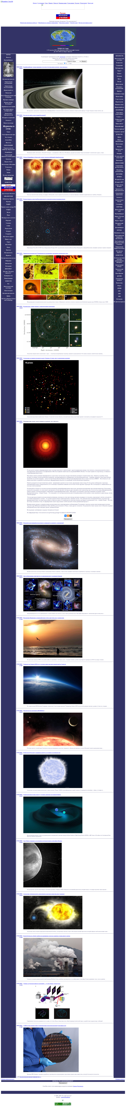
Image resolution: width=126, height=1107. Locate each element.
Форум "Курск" (119, 220)
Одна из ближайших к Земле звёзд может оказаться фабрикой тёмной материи (43, 157)
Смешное (8, 223)
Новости (56, 3)
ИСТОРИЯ (119, 174)
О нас (46, 3)
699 (36, 1077)
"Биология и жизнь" (64, 22)
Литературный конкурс (119, 265)
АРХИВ (119, 288)
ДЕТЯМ (119, 276)
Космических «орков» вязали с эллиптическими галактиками (39, 306)
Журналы (8, 255)
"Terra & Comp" (74, 22)
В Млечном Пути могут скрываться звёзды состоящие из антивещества (41, 752)
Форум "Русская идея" (119, 217)
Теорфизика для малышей (99, 22)
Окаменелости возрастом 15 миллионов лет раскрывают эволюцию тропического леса (45, 253)
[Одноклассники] (68, 516)
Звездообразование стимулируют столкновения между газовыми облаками (42, 576)
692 (21, 1077)
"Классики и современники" (119, 113)
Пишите (51, 3)
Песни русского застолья (8, 217)
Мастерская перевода (119, 251)
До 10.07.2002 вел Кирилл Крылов (63, 51)
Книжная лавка (63, 3)
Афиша (8, 296)
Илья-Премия (119, 273)
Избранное (8, 260)
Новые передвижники (119, 140)
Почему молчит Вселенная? (8, 103)
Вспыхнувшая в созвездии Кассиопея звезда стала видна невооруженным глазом (44, 199)
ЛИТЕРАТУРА (119, 56)
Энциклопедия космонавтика (8, 82)
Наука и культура (8, 123)
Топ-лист (77, 3)
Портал (35, 3)
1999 (119, 296)
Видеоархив (119, 160)
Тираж (8, 242)
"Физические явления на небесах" (28, 22)
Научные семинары (8, 99)
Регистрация (83, 3)
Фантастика (119, 283)
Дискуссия (90, 3)
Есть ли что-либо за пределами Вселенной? (34, 115)
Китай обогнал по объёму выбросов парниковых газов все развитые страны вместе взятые (46, 936)
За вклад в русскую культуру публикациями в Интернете (119, 260)
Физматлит (8, 93)
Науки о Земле (8, 161)
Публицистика (119, 68)
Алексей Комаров (65, 1097)
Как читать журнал (8, 236)
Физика (8, 169)
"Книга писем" (119, 123)
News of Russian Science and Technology (8, 96)
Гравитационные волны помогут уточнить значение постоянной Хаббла (42, 794)
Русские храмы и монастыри (119, 156)
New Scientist (8, 137)
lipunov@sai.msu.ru (78, 1086)
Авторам (8, 231)
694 (25, 1077)
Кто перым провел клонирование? (8, 110)
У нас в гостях (119, 99)
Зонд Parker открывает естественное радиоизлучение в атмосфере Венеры (42, 841)
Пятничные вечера (119, 233)
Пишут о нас (8, 239)
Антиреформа (8, 152)
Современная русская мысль (119, 166)
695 (28, 1077)
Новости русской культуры (8, 287)
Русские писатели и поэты (8, 258)
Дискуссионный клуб (119, 210)
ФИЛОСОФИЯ (119, 163)
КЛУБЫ (119, 230)
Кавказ (119, 73)
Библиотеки (8, 263)
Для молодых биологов (8, 193)
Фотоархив (8, 266)
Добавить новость (120, 1079)
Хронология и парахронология (8, 114)
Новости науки (8, 290)
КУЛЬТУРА (119, 134)
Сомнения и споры (119, 93)
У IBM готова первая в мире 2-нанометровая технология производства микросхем (44, 1025)
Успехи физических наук (8, 134)
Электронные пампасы (119, 279)
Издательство (119, 102)
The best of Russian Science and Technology (8, 299)
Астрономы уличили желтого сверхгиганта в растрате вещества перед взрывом (43, 894)
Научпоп (8, 201)
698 (34, 1077)
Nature (8, 132)
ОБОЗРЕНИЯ (119, 110)
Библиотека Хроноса (8, 199)
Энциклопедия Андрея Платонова (119, 247)
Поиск (8, 247)
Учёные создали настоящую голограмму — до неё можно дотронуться (41, 983)
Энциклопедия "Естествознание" (8, 86)
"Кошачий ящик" (119, 126)
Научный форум (8, 60)
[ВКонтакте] (65, 516)
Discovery (8, 142)
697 (32, 1077)
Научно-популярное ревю (85, 22)
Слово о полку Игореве (119, 185)
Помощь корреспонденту (7, 1079)
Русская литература (8, 175)
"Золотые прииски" (119, 129)
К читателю (119, 62)
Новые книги (119, 96)
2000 (119, 293)
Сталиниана (119, 204)
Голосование (70, 3)
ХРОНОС (119, 176)
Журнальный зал (8, 90)
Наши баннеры (8, 278)
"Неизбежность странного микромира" (48, 22)
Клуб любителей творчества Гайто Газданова (119, 242)
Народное (8, 220)
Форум (119, 285)
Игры (8, 215)
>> (40, 1077)
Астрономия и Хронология (119, 193)
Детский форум (119, 227)
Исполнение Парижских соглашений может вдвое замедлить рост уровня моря (43, 618)
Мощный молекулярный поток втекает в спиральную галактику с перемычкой (43, 523)
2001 (119, 291)
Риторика (119, 153)
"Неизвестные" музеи (119, 150)
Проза (119, 79)
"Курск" (119, 70)
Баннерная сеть (8, 275)
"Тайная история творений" (119, 120)
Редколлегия (8, 228)
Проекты (8, 250)
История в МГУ (119, 182)
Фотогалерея (119, 144)
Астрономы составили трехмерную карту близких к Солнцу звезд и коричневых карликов (46, 358)
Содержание (41, 3)
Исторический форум (119, 224)
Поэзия (119, 81)
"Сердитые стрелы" (119, 131)
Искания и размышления (119, 87)
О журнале (8, 234)
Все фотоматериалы (119, 301)
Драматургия (119, 84)
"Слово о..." (119, 116)
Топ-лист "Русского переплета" (8, 272)
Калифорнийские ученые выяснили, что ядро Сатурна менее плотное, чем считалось (45, 67)
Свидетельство (62, 56)
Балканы (119, 76)
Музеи (8, 212)
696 (30, 1077)
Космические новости (8, 79)
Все (8, 283)
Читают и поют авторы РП (8, 207)
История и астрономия (8, 117)
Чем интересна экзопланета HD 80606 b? (33, 710)
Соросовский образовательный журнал (8, 155)
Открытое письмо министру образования (8, 148)
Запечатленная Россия (119, 200)
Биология (8, 159)
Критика (119, 91)
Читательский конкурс (119, 269)
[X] (71, 516)
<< (16, 1077)
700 (39, 1077)
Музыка (119, 146)
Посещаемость (8, 252)
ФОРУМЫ (119, 207)
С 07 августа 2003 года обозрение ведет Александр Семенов (63, 50)
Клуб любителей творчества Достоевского (119, 237)
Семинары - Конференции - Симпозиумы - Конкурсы (63, 24)
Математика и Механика (8, 164)
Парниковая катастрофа (8, 106)
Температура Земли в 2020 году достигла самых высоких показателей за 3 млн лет (44, 664)
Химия (8, 172)
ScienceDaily (8, 140)
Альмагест (8, 120)
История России (119, 179)
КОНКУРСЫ (119, 255)
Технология (8, 167)
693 (23, 1077)
